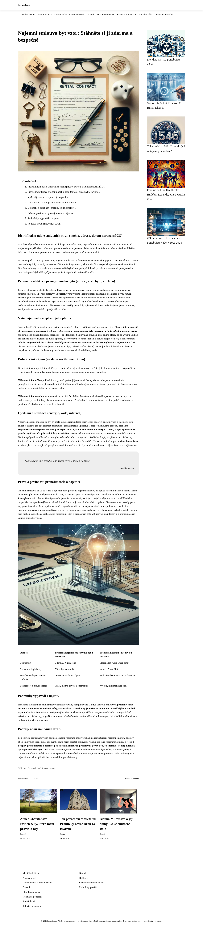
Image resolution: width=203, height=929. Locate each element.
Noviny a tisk (45, 14)
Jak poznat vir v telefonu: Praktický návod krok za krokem (78, 824)
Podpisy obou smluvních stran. (44, 223)
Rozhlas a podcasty (126, 14)
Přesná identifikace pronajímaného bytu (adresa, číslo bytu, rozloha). (64, 191)
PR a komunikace (105, 14)
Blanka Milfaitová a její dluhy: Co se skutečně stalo (116, 824)
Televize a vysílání (163, 14)
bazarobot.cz (25, 5)
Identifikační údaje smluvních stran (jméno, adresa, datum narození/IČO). (66, 186)
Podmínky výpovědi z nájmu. (43, 218)
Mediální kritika (27, 14)
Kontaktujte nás (48, 768)
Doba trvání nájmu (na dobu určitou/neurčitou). (53, 202)
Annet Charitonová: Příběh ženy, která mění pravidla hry (37, 824)
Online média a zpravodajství (69, 14)
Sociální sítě (145, 14)
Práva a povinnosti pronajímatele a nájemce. (51, 213)
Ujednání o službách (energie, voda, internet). (52, 207)
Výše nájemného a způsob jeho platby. (48, 197)
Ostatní (90, 14)
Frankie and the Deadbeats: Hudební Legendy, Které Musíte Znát (166, 194)
